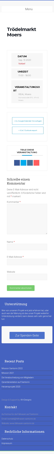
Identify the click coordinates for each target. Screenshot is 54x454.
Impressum (7, 443)
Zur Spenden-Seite (27, 335)
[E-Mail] (36, 163)
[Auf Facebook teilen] (17, 163)
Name (11, 242)
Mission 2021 (8, 373)
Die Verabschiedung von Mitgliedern (18, 377)
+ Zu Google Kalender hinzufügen (28, 121)
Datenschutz (7, 439)
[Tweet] (23, 163)
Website (11, 272)
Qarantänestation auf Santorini (16, 382)
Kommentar (14, 202)
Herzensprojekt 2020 (11, 387)
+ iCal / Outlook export (27, 130)
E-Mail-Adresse (15, 257)
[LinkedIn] (30, 163)
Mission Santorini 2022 (12, 368)
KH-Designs (26, 400)
